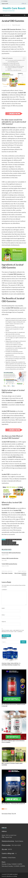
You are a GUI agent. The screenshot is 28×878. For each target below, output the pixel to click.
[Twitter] (24, 3)
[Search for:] (14, 641)
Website (4, 621)
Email (3, 614)
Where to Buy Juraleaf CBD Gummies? (14, 70)
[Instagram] (25, 3)
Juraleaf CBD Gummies (7, 540)
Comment (5, 589)
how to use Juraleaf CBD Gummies (13, 539)
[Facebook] (22, 3)
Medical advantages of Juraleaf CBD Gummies (16, 66)
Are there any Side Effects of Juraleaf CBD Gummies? (15, 68)
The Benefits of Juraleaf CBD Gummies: (11, 64)
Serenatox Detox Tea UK (9, 813)
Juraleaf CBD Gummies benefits (9, 542)
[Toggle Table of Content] (23, 58)
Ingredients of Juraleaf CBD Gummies (11, 63)
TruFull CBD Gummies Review (9, 564)
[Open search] (25, 15)
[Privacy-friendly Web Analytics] (4, 809)
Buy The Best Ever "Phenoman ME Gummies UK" (13, 803)
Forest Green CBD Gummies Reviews (11, 552)
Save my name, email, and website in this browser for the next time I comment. (13, 631)
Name (3, 608)
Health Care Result (14, 8)
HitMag (15, 876)
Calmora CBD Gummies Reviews (10, 558)
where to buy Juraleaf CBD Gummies (10, 544)
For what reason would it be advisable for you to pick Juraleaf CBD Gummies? (16, 61)
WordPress (9, 876)
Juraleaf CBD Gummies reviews (9, 543)
